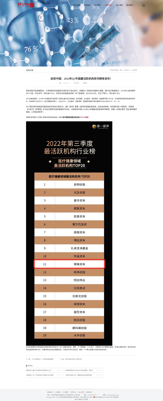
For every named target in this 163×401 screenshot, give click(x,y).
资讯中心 (127, 70)
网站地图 (116, 397)
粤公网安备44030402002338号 (104, 397)
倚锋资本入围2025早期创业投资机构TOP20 (38, 370)
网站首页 (50, 392)
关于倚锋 (76, 5)
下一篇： (71, 359)
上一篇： (40, 359)
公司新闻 (134, 70)
